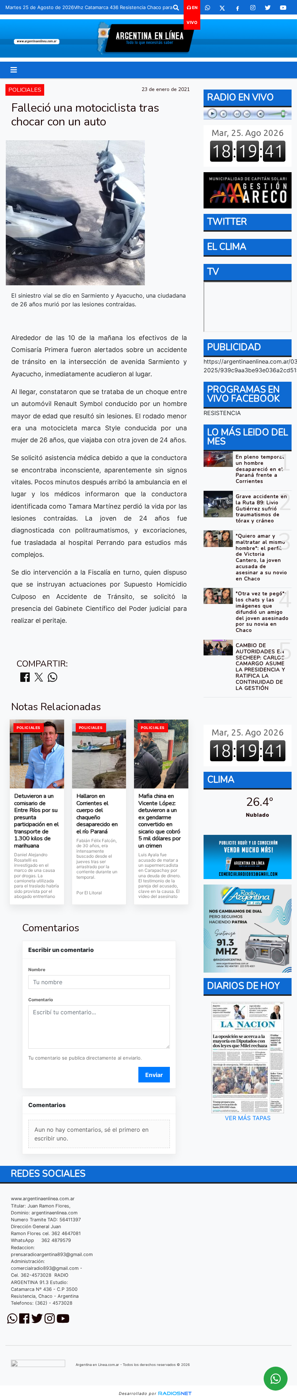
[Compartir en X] (38, 678)
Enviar (154, 1074)
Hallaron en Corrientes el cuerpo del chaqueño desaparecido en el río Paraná (97, 814)
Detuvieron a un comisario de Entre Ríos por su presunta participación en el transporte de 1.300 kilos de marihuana (36, 821)
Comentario (40, 999)
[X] (222, 8)
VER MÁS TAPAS (247, 1118)
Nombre (36, 969)
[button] (176, 8)
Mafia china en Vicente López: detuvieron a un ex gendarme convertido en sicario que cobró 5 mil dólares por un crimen (159, 821)
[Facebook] (238, 8)
